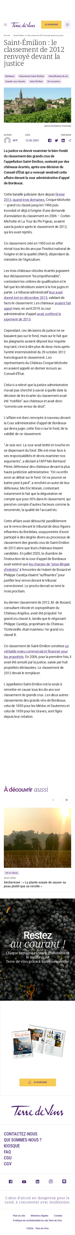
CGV (8, 1164)
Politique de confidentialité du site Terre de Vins (37, 1220)
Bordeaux (9, 76)
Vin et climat (11, 873)
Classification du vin (58, 76)
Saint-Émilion (36, 81)
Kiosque (12, 1146)
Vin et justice (53, 81)
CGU (8, 1158)
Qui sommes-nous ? (23, 1140)
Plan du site (19, 1215)
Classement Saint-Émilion (31, 76)
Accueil (7, 35)
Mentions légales (39, 1215)
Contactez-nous (20, 1134)
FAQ (7, 1152)
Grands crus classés (15, 81)
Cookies (58, 1215)
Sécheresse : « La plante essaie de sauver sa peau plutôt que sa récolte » (35, 884)
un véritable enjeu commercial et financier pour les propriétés (36, 651)
